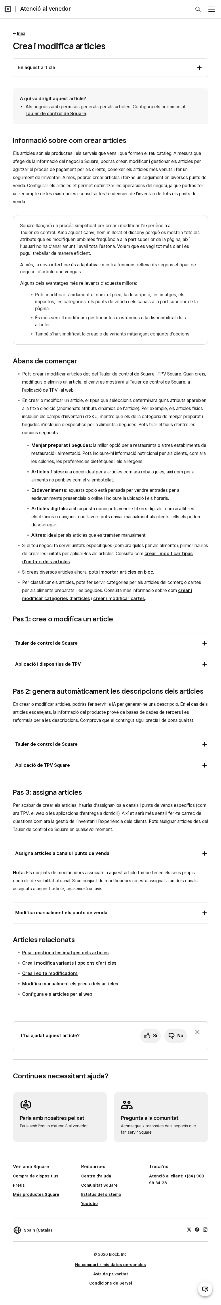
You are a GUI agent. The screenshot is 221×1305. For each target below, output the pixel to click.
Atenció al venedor (45, 8)
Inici (21, 33)
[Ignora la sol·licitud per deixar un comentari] (197, 1032)
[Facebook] (197, 1229)
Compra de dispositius (35, 1176)
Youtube (89, 1203)
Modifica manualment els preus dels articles (70, 984)
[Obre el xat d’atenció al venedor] (205, 1289)
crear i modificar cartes (119, 598)
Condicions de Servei (110, 1283)
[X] (189, 1229)
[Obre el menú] (212, 9)
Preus (19, 1185)
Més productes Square (36, 1194)
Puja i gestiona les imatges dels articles (65, 952)
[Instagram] (205, 1229)
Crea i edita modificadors (50, 973)
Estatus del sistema (101, 1194)
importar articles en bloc (126, 572)
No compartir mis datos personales (110, 1264)
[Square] (8, 9)
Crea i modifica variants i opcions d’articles (69, 963)
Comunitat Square (99, 1185)
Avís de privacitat (110, 1274)
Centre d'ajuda (96, 1176)
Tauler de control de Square (56, 113)
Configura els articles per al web (57, 994)
